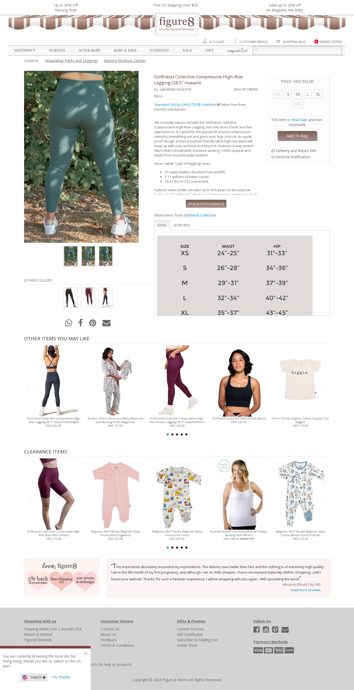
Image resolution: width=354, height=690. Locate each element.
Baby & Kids (125, 50)
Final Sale (299, 119)
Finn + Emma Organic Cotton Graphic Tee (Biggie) (300, 420)
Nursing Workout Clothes (125, 60)
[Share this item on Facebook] (81, 324)
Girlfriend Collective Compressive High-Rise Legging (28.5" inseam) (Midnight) (53, 420)
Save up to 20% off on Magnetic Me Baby (284, 7)
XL (318, 94)
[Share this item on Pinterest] (93, 324)
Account (216, 42)
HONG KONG (331, 41)
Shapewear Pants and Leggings (71, 60)
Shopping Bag (294, 42)
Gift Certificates (190, 634)
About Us (108, 634)
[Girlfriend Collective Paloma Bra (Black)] (238, 380)
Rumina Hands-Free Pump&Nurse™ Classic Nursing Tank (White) (238, 533)
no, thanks (61, 676)
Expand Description (206, 203)
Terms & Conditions (117, 645)
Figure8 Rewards (38, 639)
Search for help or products (109, 664)
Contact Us (110, 628)
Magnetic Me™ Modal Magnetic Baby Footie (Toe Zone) (177, 533)
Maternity (25, 50)
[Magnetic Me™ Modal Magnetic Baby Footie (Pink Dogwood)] (115, 493)
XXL (298, 104)
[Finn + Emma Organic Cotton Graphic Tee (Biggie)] (300, 380)
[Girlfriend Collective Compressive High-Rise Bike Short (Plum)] (53, 493)
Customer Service (253, 42)
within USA (48, 628)
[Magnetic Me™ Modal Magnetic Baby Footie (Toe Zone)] (177, 493)
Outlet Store (187, 645)
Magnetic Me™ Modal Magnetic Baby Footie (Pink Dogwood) (115, 533)
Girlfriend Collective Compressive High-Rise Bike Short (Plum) (53, 533)
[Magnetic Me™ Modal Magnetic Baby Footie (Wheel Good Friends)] (300, 493)
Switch (35, 677)
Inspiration (237, 51)
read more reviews (306, 590)
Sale (187, 50)
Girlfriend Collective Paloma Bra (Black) (239, 418)
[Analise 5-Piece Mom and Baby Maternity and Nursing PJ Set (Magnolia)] (115, 380)
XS (278, 94)
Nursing (57, 50)
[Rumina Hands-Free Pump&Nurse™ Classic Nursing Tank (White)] (238, 493)
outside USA (71, 628)
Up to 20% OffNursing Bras (66, 7)
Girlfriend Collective (176, 89)
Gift (210, 50)
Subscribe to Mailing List (197, 639)
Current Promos (190, 628)
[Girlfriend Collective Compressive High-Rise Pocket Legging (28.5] (177, 380)
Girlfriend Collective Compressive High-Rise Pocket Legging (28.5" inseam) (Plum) (177, 420)
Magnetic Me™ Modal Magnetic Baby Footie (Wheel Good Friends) (300, 533)
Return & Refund (38, 634)
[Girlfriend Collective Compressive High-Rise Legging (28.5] (53, 380)
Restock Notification (293, 156)
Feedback (109, 639)
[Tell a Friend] (106, 324)
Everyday (159, 50)
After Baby (90, 50)
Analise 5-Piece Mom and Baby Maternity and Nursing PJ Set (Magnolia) (115, 420)
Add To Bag (297, 135)
